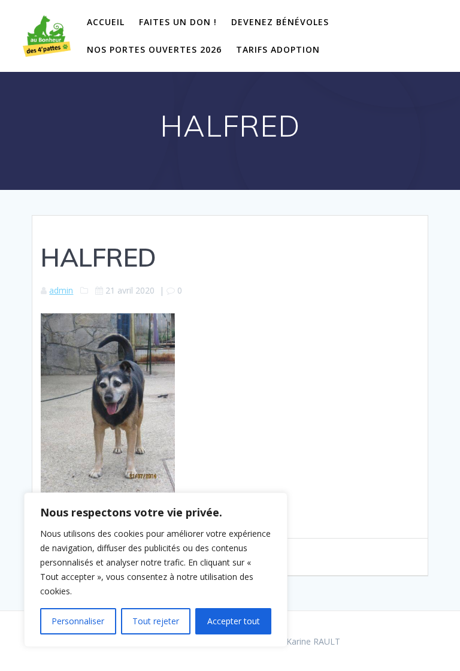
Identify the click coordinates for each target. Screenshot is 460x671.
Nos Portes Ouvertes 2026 (154, 49)
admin (61, 290)
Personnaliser (78, 621)
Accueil (106, 22)
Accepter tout (233, 621)
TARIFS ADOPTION (278, 49)
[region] (156, 569)
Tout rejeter (155, 621)
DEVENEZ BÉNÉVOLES (280, 22)
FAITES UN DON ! (178, 22)
